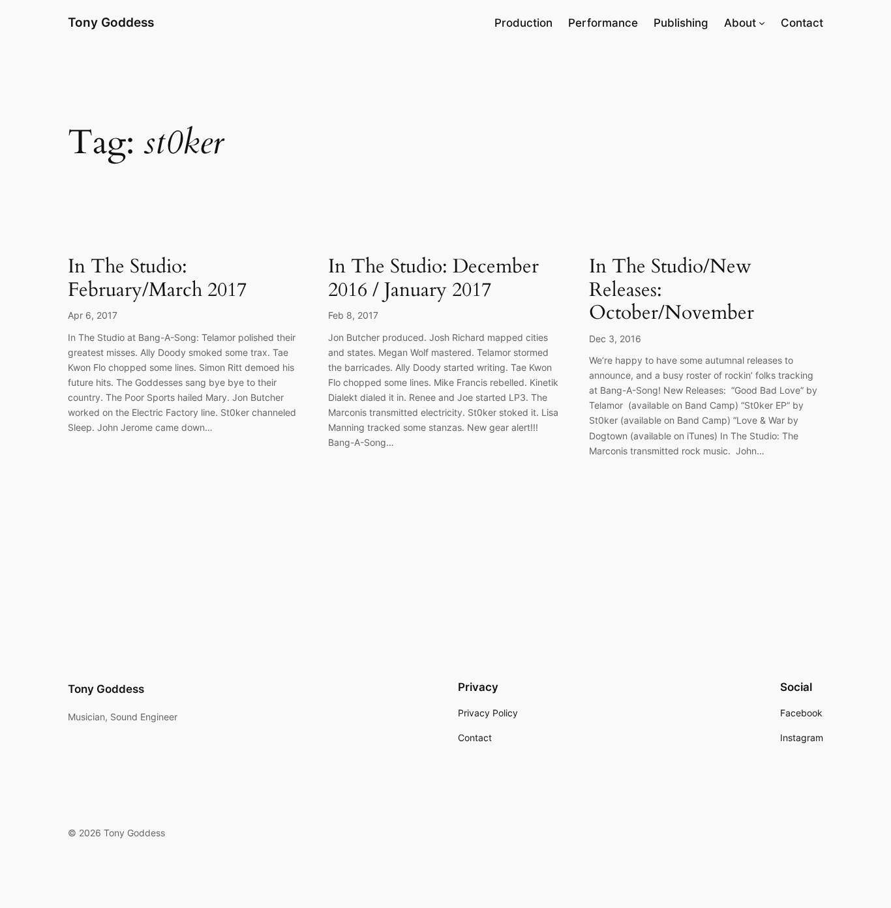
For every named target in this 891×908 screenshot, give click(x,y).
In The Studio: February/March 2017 (157, 279)
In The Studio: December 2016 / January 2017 (433, 279)
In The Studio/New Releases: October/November (671, 290)
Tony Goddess (111, 22)
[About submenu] (762, 23)
